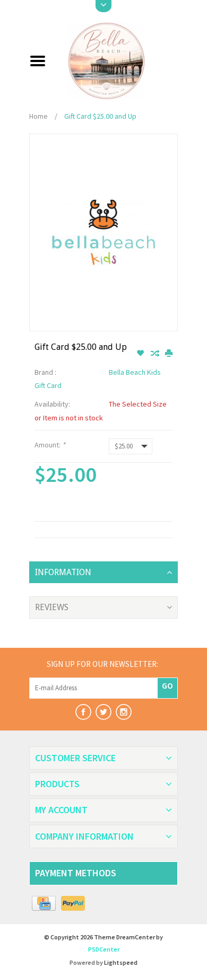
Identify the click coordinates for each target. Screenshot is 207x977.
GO (167, 685)
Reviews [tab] (51, 607)
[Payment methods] (44, 904)
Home (38, 116)
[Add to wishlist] (140, 353)
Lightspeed (120, 962)
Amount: (49, 445)
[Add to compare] (155, 353)
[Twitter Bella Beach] (103, 712)
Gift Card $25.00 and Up (100, 116)
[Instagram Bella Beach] (124, 712)
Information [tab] (63, 572)
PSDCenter (103, 949)
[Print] (168, 353)
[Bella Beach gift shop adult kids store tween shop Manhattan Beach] (116, 60)
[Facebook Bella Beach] (83, 712)
